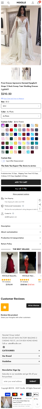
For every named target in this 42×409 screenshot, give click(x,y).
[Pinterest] (3, 347)
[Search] (8, 3)
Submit (33, 381)
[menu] (2, 2)
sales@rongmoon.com (11, 217)
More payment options (21, 194)
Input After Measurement (14, 161)
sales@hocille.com (14, 343)
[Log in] (33, 3)
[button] (9, 281)
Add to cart (21, 182)
